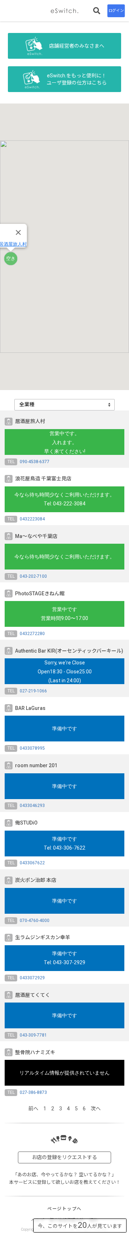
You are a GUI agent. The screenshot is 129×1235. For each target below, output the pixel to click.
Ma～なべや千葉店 (36, 536)
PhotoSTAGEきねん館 (39, 593)
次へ (96, 1108)
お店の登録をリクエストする (64, 1157)
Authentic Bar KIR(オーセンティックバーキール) (69, 651)
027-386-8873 (33, 1092)
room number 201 (36, 765)
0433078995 (32, 748)
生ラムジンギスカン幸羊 (42, 937)
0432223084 (32, 519)
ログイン (116, 11)
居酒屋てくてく (32, 995)
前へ (33, 1108)
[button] (11, 259)
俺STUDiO (26, 823)
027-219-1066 (33, 690)
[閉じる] (18, 232)
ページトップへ (64, 1208)
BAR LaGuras (30, 708)
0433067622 (32, 862)
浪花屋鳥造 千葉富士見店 (43, 478)
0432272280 (32, 633)
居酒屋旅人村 (30, 421)
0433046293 (32, 805)
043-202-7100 (33, 576)
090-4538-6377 (34, 461)
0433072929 (32, 977)
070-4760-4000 (34, 920)
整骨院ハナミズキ (35, 1052)
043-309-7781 (33, 1035)
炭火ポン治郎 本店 (35, 880)
